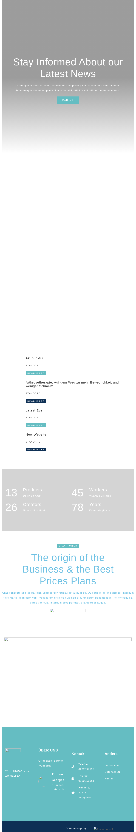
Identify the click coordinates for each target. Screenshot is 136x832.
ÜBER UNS (48, 750)
